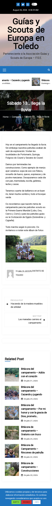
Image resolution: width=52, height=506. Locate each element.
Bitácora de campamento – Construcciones (30, 467)
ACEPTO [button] (16, 502)
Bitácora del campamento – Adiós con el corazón (33, 372)
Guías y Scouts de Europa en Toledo (26, 33)
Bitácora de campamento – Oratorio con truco (31, 430)
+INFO (36, 502)
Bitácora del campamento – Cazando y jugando (31, 391)
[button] (49, 69)
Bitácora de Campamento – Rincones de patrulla (32, 449)
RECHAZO (26, 502)
